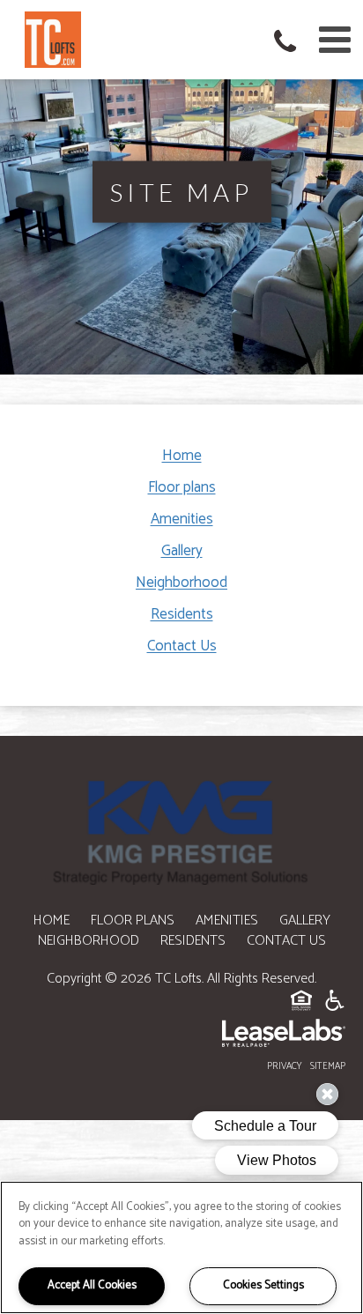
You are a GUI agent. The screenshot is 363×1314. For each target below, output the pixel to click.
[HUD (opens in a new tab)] (301, 1004)
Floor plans (182, 487)
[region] (181, 1247)
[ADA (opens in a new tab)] (334, 1004)
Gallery (182, 550)
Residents (182, 614)
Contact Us (182, 646)
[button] (289, 44)
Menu (332, 39)
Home (182, 455)
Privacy (284, 1066)
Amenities (182, 519)
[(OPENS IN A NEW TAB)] (181, 831)
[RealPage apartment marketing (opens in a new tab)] (181, 1036)
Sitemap (327, 1066)
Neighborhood (181, 582)
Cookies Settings (263, 1285)
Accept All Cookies (92, 1285)
